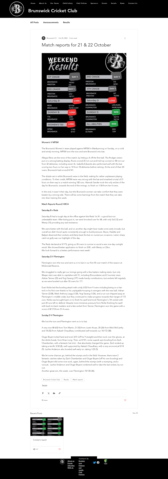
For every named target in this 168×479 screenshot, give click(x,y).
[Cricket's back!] (46, 426)
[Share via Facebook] (43, 393)
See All (135, 413)
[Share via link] (60, 393)
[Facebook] (98, 462)
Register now (82, 462)
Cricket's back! (40, 440)
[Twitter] (94, 462)
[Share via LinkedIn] (54, 393)
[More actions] (125, 38)
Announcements (51, 22)
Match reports (78, 380)
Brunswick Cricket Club (51, 380)
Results (66, 22)
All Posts (34, 22)
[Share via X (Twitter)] (48, 393)
